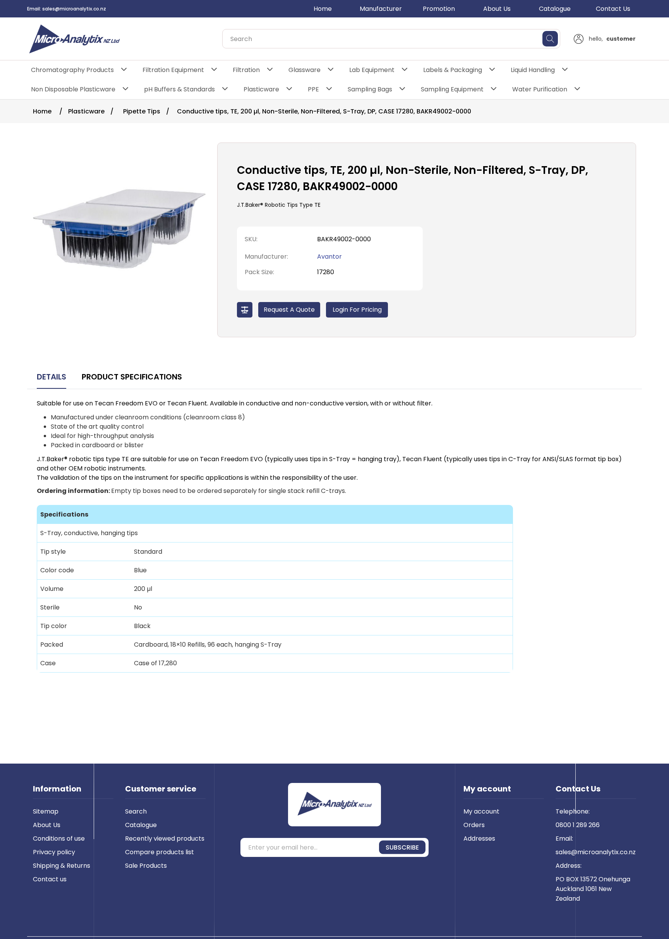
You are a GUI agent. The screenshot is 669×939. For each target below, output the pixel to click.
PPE (313, 89)
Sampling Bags (370, 89)
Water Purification (539, 89)
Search (136, 811)
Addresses (479, 838)
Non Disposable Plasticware (73, 89)
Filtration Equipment (173, 69)
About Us (497, 8)
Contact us (50, 879)
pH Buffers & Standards (179, 89)
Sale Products (146, 865)
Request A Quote (289, 309)
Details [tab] (51, 376)
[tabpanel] (334, 541)
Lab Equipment (372, 69)
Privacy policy (54, 852)
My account (481, 811)
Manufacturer (381, 8)
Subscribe (402, 847)
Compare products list (159, 852)
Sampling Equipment (452, 89)
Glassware (304, 69)
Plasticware (261, 89)
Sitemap (45, 811)
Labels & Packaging (452, 69)
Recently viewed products (164, 838)
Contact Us (613, 8)
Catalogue (555, 8)
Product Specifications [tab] (132, 376)
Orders (474, 825)
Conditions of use (59, 838)
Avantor (329, 256)
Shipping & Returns (61, 865)
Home (323, 8)
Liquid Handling (533, 69)
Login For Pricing (357, 309)
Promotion (439, 8)
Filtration (246, 69)
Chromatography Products (72, 69)
